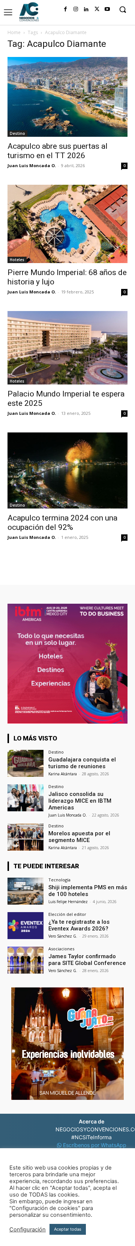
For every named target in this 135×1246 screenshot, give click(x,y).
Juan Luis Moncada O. (32, 165)
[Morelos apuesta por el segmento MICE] (26, 837)
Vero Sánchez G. (62, 936)
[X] (97, 9)
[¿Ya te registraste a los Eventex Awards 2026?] (26, 925)
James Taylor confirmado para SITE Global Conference (87, 959)
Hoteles (17, 259)
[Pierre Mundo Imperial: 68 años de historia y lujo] (68, 224)
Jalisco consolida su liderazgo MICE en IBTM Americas (79, 801)
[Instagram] (75, 9)
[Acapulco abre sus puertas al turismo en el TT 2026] (68, 97)
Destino (17, 133)
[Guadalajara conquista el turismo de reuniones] (26, 763)
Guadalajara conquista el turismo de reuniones (82, 763)
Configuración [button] (27, 1229)
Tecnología (59, 880)
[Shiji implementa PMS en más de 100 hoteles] (26, 891)
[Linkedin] (86, 9)
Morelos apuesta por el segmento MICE (79, 837)
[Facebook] (65, 9)
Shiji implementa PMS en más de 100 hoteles (87, 890)
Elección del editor (67, 914)
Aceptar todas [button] (67, 1229)
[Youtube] (107, 9)
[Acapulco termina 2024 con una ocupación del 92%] (68, 470)
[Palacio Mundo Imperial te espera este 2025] (68, 347)
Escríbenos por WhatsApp (94, 1145)
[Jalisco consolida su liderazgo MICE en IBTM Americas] (26, 797)
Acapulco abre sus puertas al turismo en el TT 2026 (58, 151)
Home (14, 32)
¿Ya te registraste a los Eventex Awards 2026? (79, 925)
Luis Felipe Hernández (68, 901)
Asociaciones (61, 949)
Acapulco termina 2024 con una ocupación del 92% (62, 522)
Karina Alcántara (62, 773)
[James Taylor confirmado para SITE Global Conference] (26, 960)
